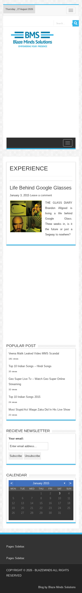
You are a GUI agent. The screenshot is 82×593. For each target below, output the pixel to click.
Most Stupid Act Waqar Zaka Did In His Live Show (39, 409)
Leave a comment (41, 195)
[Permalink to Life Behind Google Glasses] (26, 216)
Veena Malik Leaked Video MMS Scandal (34, 353)
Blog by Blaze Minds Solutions (57, 587)
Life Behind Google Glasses (40, 188)
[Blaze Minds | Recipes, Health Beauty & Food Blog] (32, 40)
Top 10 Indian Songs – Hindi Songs (30, 366)
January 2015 (41, 483)
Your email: (16, 438)
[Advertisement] (41, 92)
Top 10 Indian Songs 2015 (24, 396)
